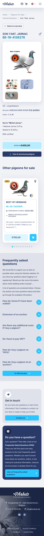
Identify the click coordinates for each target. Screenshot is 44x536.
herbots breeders (10, 18)
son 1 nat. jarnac (27, 18)
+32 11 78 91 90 (14, 509)
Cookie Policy (28, 532)
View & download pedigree (23, 154)
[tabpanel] (22, 213)
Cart (26, 4)
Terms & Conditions (29, 529)
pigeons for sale (17, 15)
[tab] (5, 174)
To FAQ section (20, 373)
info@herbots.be (33, 509)
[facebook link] (19, 515)
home (5, 15)
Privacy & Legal (13, 529)
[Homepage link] (10, 4)
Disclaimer (16, 532)
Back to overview (14, 26)
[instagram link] (24, 515)
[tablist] (4, 174)
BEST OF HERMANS (20, 210)
